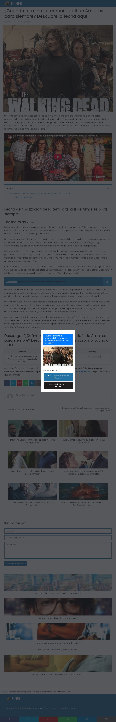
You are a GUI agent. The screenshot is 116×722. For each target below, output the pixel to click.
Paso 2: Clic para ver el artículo (58, 385)
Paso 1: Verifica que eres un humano (58, 377)
